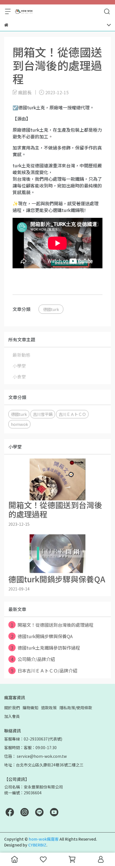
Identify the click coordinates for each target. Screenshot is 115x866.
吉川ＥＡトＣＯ (72, 414)
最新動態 (21, 354)
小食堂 (19, 376)
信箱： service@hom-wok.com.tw (35, 756)
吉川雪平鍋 (42, 414)
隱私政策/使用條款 (75, 707)
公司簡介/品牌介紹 (33, 659)
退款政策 (49, 707)
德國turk (51, 309)
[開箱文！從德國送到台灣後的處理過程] (57, 479)
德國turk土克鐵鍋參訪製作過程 (45, 647)
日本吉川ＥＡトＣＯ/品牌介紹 (44, 670)
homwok (19, 424)
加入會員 (12, 716)
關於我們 (12, 707)
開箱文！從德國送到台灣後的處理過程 (52, 624)
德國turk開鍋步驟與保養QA (42, 636)
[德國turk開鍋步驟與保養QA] (57, 554)
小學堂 (19, 365)
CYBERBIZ (37, 845)
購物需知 (30, 707)
